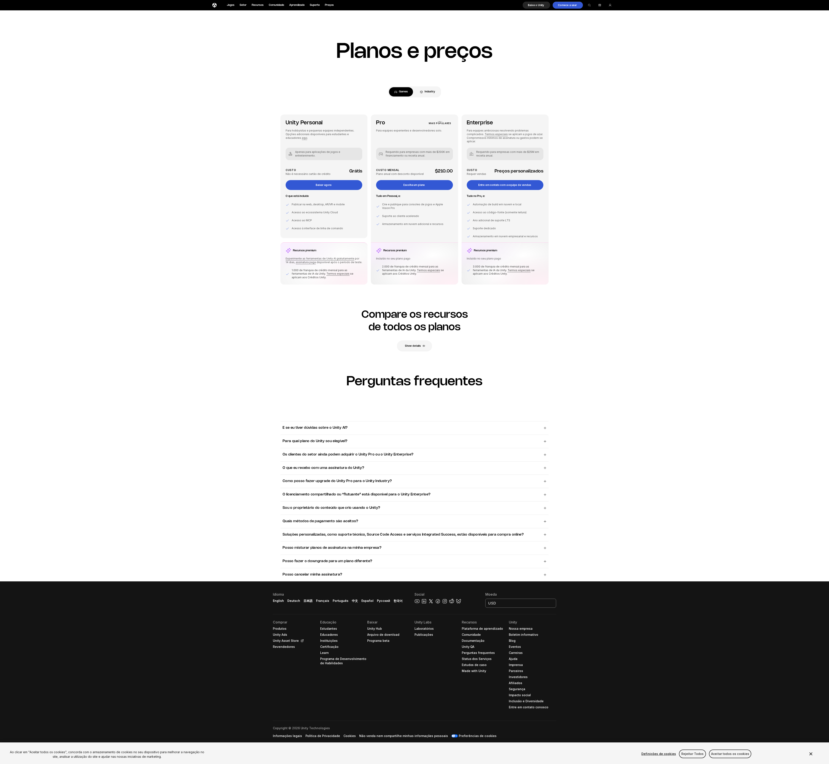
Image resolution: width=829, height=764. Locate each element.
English (278, 601)
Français (322, 601)
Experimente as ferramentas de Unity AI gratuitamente (320, 258)
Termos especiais (338, 273)
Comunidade (276, 5)
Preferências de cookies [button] (477, 736)
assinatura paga (306, 262)
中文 (355, 601)
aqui (304, 137)
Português (340, 601)
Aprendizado (297, 5)
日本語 (308, 601)
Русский (383, 601)
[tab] (401, 91)
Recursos (258, 5)
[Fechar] (810, 754)
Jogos (230, 5)
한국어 (398, 601)
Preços (329, 5)
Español (367, 601)
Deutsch (293, 601)
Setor (243, 5)
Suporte (315, 5)
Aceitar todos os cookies (730, 754)
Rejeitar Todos (692, 754)
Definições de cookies (658, 754)
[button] (536, 5)
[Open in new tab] (301, 640)
